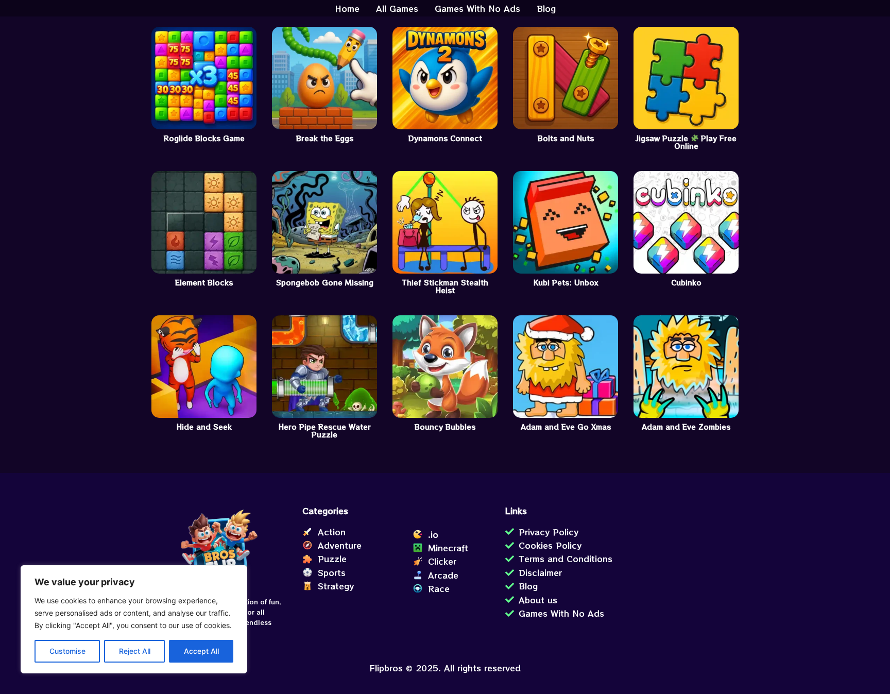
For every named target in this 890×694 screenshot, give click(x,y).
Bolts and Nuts (566, 138)
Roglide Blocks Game (204, 138)
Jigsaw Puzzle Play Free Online (686, 142)
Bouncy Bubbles (445, 427)
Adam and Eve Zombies (686, 427)
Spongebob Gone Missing (324, 282)
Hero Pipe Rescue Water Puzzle (325, 431)
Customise (67, 651)
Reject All (134, 651)
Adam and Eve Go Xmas (566, 427)
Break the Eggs (324, 138)
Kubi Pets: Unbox (566, 282)
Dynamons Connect (445, 138)
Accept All (201, 651)
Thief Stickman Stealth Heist (445, 287)
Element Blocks (204, 282)
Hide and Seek (204, 427)
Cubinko (686, 282)
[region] (134, 619)
